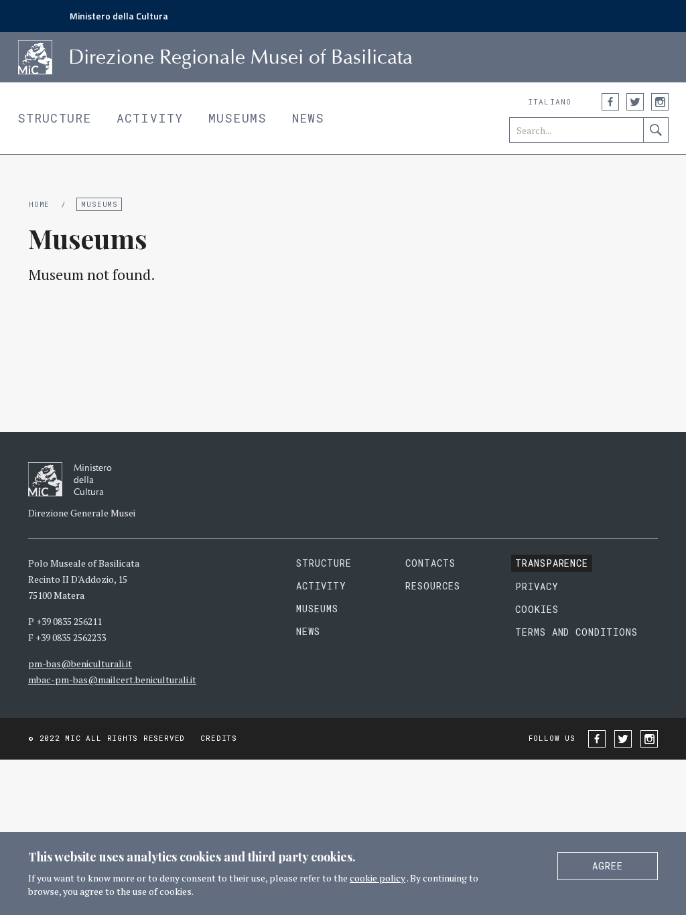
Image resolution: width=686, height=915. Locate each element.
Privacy (537, 586)
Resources (432, 585)
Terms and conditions (576, 632)
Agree (607, 865)
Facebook (610, 102)
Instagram (660, 102)
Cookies (537, 609)
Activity (150, 118)
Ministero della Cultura (119, 16)
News (308, 118)
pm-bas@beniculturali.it (80, 663)
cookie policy (377, 877)
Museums (237, 118)
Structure (54, 118)
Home (39, 204)
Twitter (635, 102)
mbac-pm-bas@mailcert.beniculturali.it (112, 679)
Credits (218, 738)
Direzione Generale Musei (81, 512)
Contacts (430, 563)
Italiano (549, 101)
